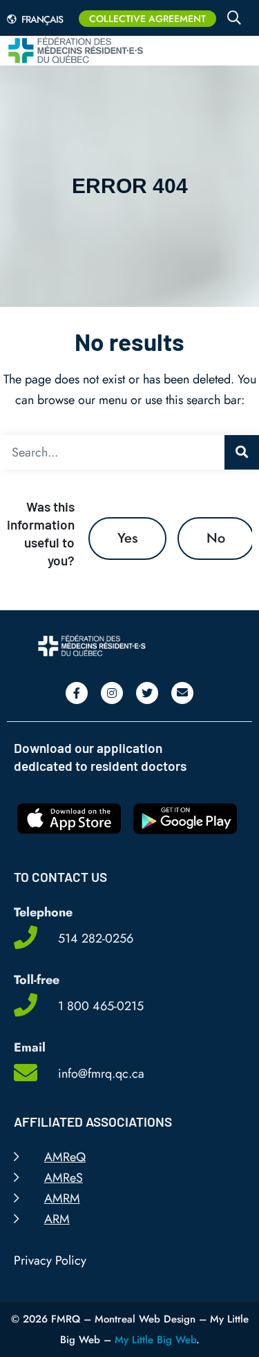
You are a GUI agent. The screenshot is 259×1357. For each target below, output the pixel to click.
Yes (127, 538)
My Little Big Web (155, 1339)
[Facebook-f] (77, 693)
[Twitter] (147, 693)
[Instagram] (112, 693)
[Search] (241, 452)
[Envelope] (182, 693)
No (216, 538)
